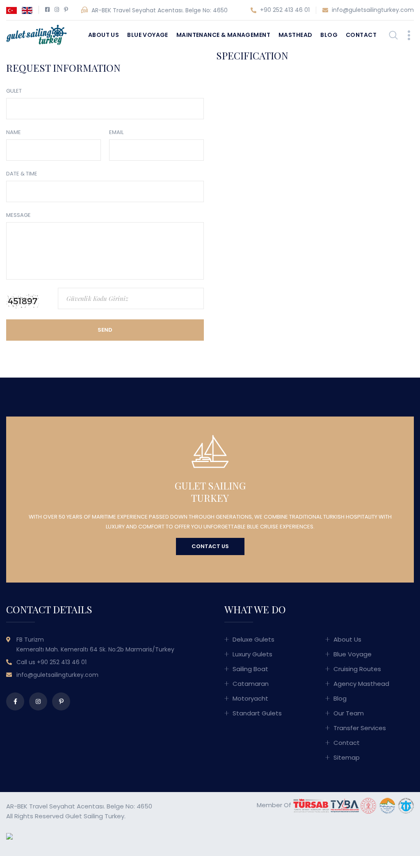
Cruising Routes (357, 669)
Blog (329, 35)
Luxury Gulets (252, 654)
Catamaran (251, 683)
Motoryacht (250, 698)
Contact (361, 35)
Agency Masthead (361, 683)
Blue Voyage (147, 35)
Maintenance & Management (223, 35)
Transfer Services (359, 728)
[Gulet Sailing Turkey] (36, 34)
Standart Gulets (257, 713)
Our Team (348, 713)
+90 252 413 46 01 (284, 10)
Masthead (295, 35)
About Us (103, 35)
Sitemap (346, 757)
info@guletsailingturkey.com (372, 10)
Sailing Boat (250, 669)
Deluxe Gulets (253, 639)
